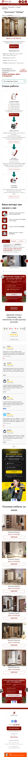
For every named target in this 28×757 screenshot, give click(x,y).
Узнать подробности (23, 71)
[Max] (15, 500)
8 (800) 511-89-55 (15, 105)
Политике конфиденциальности (14, 698)
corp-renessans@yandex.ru (14, 731)
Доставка (13, 241)
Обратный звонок (14, 728)
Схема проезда (14, 737)
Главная (4, 7)
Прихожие (11, 7)
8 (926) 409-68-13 (14, 109)
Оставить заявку (14, 114)
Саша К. (9, 346)
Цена (4, 241)
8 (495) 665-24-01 (14, 107)
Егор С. (8, 413)
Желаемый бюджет (15, 289)
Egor (8, 396)
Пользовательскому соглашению (11, 298)
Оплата (21, 241)
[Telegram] (13, 500)
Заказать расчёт (14, 46)
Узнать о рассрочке (14, 169)
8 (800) (14, 725)
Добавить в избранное (14, 740)
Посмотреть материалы (14, 308)
